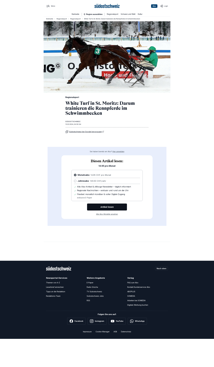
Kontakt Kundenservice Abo (138, 287)
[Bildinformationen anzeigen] (167, 89)
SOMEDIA (131, 296)
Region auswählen (94, 14)
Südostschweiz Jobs (95, 296)
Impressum (87, 332)
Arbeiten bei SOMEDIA (136, 300)
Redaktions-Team (53, 296)
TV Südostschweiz (94, 291)
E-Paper (90, 283)
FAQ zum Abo (132, 283)
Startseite (75, 14)
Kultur (140, 14)
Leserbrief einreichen (55, 287)
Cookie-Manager (103, 332)
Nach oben (161, 268)
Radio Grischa (92, 287)
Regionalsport (112, 14)
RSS (88, 300)
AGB (115, 332)
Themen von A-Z (53, 283)
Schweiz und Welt (128, 14)
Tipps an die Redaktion (55, 291)
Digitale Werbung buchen (137, 305)
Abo (154, 6)
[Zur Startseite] (107, 6)
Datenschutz (126, 332)
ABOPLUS (131, 291)
